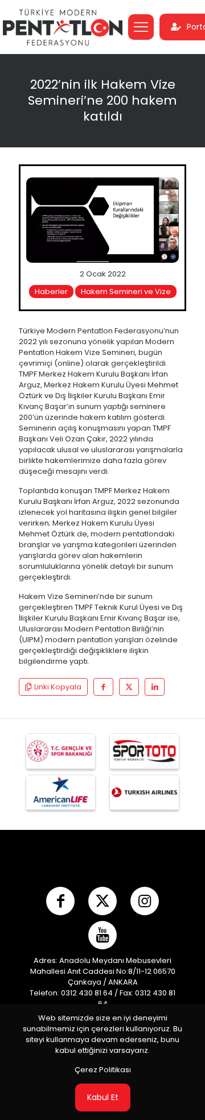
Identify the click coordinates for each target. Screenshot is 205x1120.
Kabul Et (102, 1097)
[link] (102, 220)
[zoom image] (165, 190)
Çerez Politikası (103, 1069)
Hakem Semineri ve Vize (126, 291)
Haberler (51, 291)
